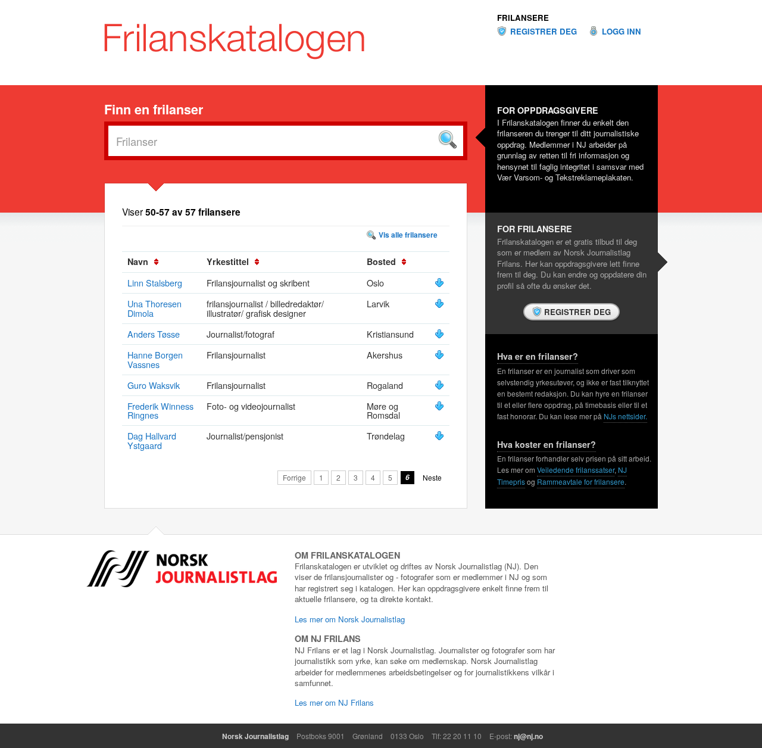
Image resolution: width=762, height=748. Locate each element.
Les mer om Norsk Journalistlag (350, 619)
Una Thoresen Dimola (154, 308)
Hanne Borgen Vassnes (155, 359)
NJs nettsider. (625, 416)
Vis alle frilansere (408, 234)
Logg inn (621, 31)
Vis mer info (439, 283)
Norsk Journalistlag (255, 736)
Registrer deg (543, 31)
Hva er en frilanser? (537, 356)
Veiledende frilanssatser (575, 470)
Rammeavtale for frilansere (580, 481)
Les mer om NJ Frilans (334, 702)
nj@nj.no (528, 736)
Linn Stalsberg (154, 282)
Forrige (294, 477)
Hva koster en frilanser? (546, 444)
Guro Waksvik (153, 385)
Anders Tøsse (153, 334)
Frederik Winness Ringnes (160, 411)
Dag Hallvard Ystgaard (151, 440)
